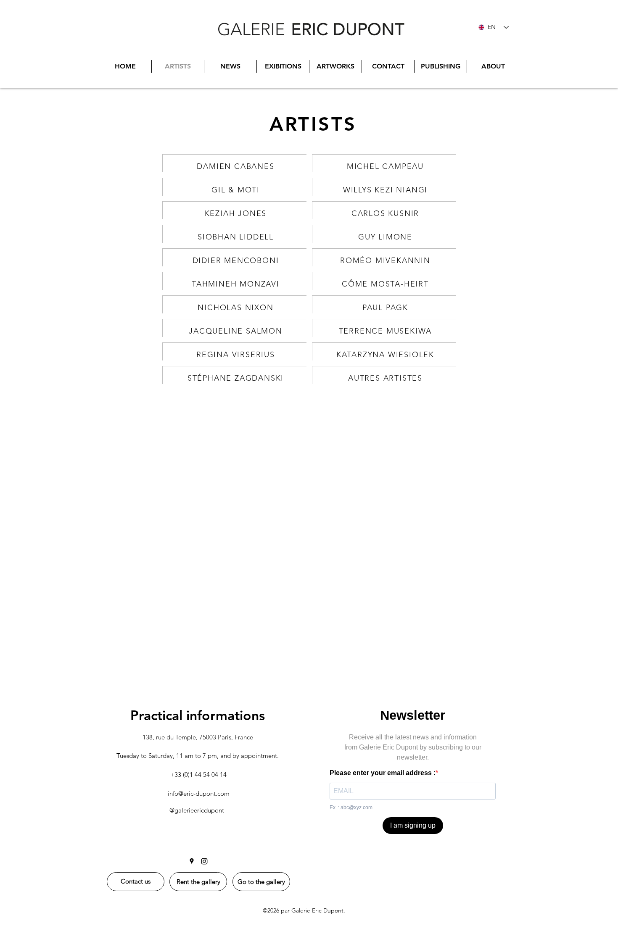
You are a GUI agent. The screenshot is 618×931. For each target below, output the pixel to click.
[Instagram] (204, 861)
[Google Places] (192, 861)
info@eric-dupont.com (199, 793)
